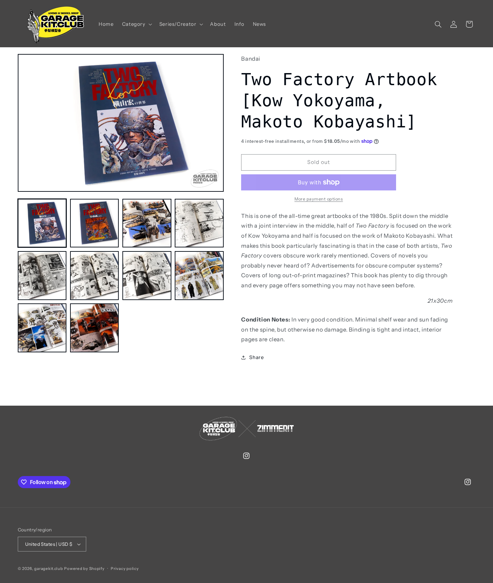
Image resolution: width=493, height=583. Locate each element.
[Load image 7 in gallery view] (146, 275)
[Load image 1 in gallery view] (42, 223)
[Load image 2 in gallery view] (94, 223)
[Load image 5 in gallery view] (42, 275)
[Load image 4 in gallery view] (199, 223)
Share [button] (256, 357)
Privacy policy (125, 568)
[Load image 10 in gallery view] (94, 327)
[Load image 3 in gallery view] (146, 223)
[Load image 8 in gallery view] (199, 275)
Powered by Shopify (84, 568)
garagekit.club (48, 568)
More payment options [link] (318, 198)
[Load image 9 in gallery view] (42, 327)
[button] (136, 24)
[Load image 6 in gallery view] (94, 275)
